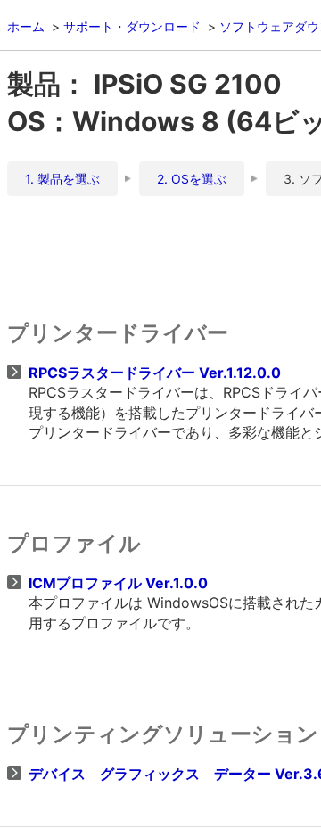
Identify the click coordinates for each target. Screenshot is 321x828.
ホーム (26, 26)
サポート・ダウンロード (132, 26)
